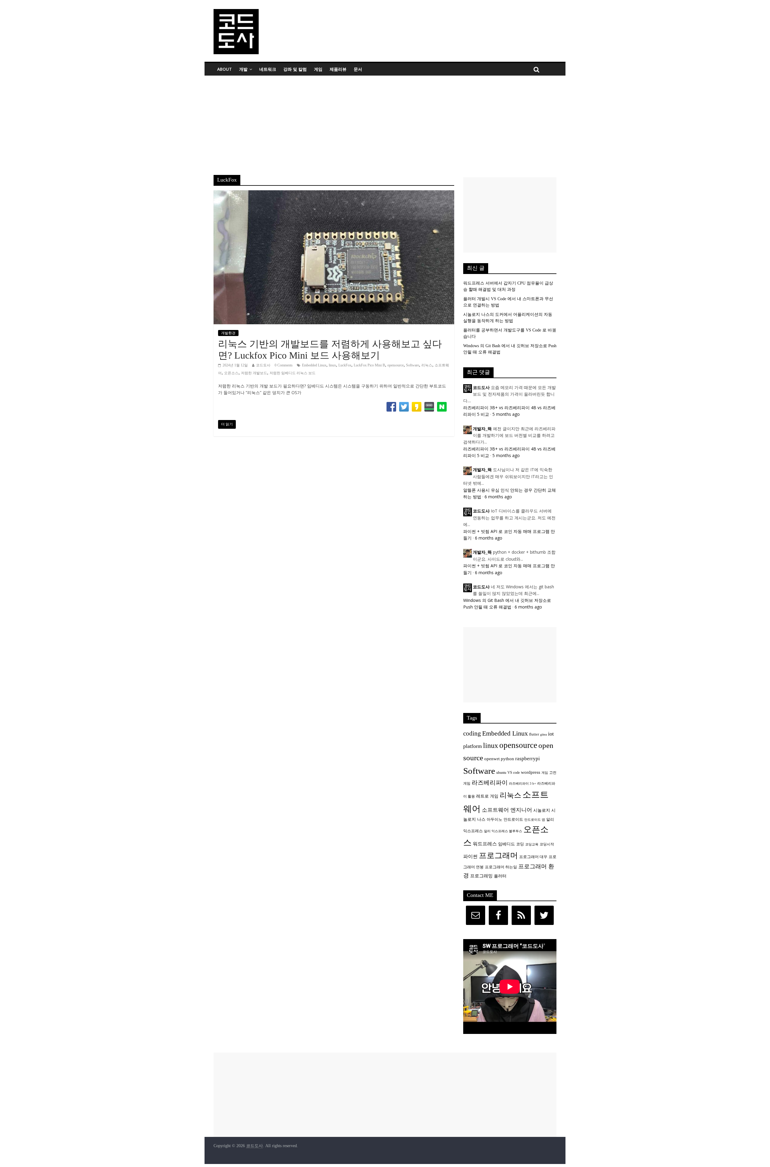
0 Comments (284, 365)
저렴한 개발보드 (254, 373)
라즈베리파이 (490, 782)
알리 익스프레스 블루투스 (503, 831)
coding (472, 733)
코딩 (520, 844)
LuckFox (344, 365)
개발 (243, 69)
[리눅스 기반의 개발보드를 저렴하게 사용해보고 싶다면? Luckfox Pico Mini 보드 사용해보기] (334, 194)
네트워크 (267, 69)
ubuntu (501, 773)
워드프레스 (485, 844)
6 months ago (498, 496)
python (507, 758)
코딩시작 (547, 844)
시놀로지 (541, 810)
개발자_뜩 (482, 429)
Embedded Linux (314, 365)
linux (332, 365)
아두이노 (494, 819)
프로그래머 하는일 (501, 867)
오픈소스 (231, 373)
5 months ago (506, 414)
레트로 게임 (487, 796)
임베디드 (506, 844)
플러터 (500, 875)
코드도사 (263, 365)
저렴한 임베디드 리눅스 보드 (293, 373)
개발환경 (228, 333)
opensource (395, 365)
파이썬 (470, 856)
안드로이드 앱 (534, 819)
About (224, 69)
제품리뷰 (338, 69)
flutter (534, 734)
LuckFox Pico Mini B (369, 365)
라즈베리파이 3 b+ (522, 783)
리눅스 (426, 365)
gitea (543, 734)
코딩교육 (531, 844)
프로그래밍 (481, 875)
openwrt (492, 758)
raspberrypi (527, 758)
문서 (358, 69)
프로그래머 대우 (533, 857)
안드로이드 (513, 819)
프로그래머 (498, 855)
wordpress (530, 772)
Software (412, 365)
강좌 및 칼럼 (295, 69)
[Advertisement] (385, 121)
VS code (513, 773)
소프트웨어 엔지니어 (507, 810)
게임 (318, 69)
